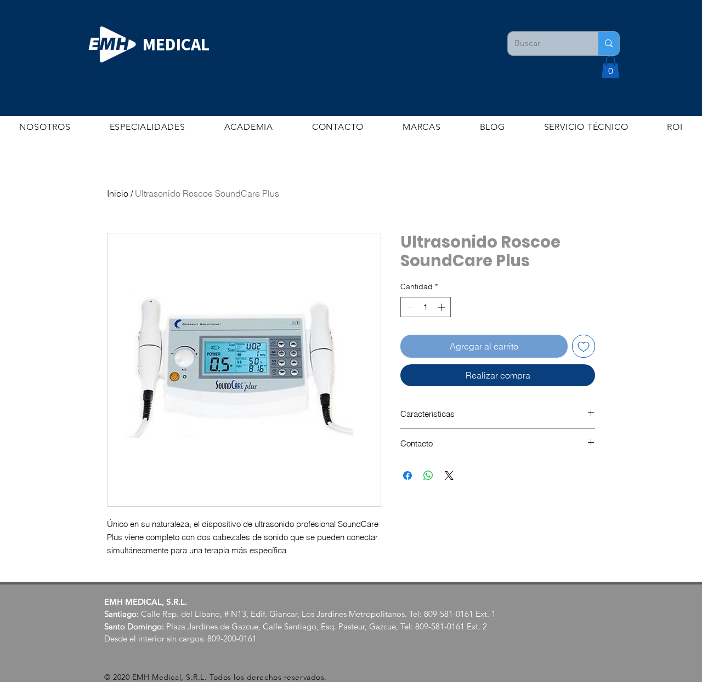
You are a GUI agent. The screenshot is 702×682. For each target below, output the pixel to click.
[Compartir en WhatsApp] (428, 475)
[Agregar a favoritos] (583, 346)
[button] (610, 67)
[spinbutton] (425, 307)
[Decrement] (409, 307)
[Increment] (442, 307)
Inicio (117, 193)
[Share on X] (449, 475)
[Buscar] (608, 43)
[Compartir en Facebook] (407, 475)
